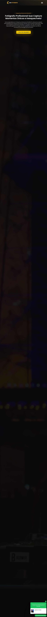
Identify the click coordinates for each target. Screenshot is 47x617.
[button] (42, 2)
